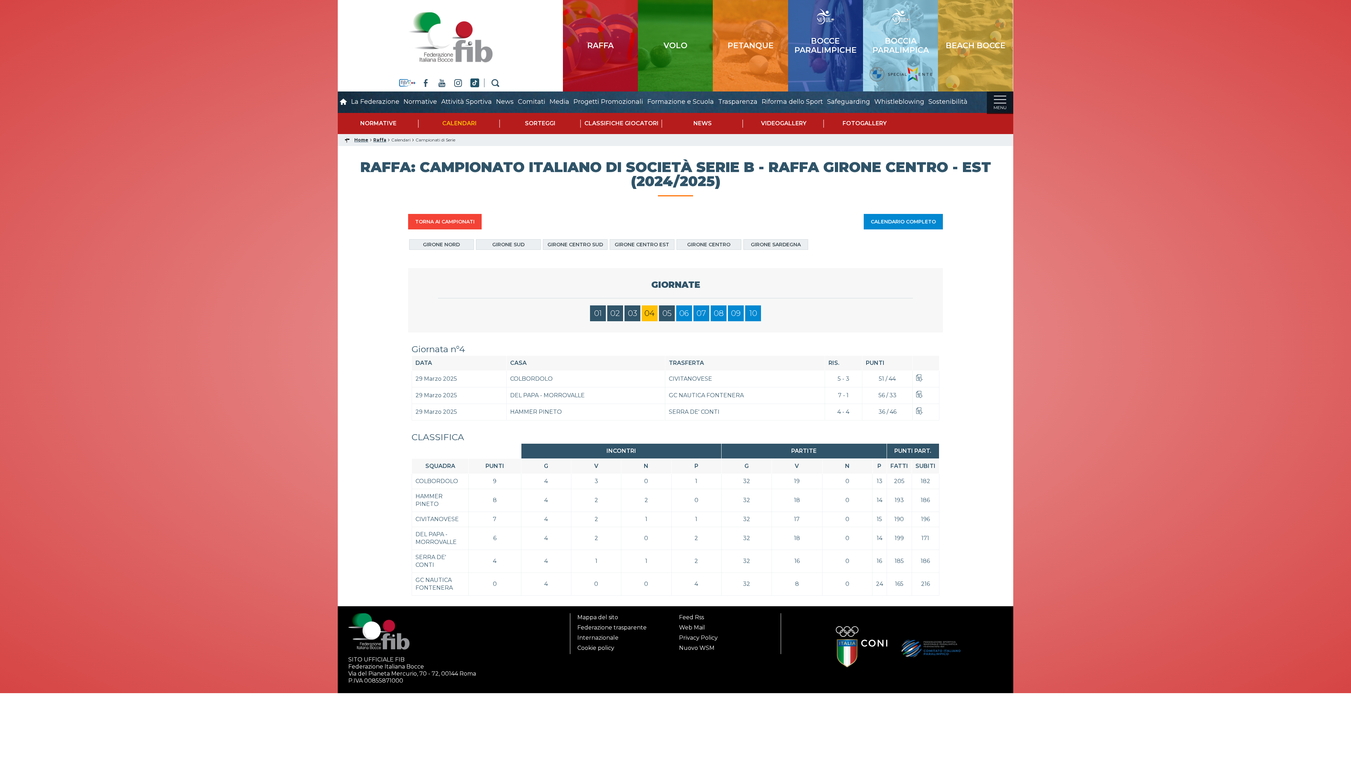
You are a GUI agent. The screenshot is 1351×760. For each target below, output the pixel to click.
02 (615, 313)
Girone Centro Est (642, 244)
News (505, 102)
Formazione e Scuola (680, 102)
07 (701, 313)
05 (667, 313)
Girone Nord (441, 244)
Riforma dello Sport (792, 102)
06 (684, 313)
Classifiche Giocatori (621, 123)
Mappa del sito (597, 617)
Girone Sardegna (776, 244)
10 (753, 313)
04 (650, 313)
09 (736, 313)
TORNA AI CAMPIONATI (445, 221)
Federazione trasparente (612, 627)
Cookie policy (595, 648)
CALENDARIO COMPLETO (903, 221)
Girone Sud (508, 244)
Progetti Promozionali (608, 102)
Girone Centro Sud (575, 244)
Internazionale (598, 637)
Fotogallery (865, 123)
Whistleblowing (899, 102)
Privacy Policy (698, 637)
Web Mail (692, 627)
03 (632, 313)
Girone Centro (708, 244)
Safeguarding (848, 102)
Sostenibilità (948, 102)
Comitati (531, 102)
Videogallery (783, 123)
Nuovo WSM (697, 648)
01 (598, 313)
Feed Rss (691, 617)
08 (719, 313)
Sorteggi (540, 123)
